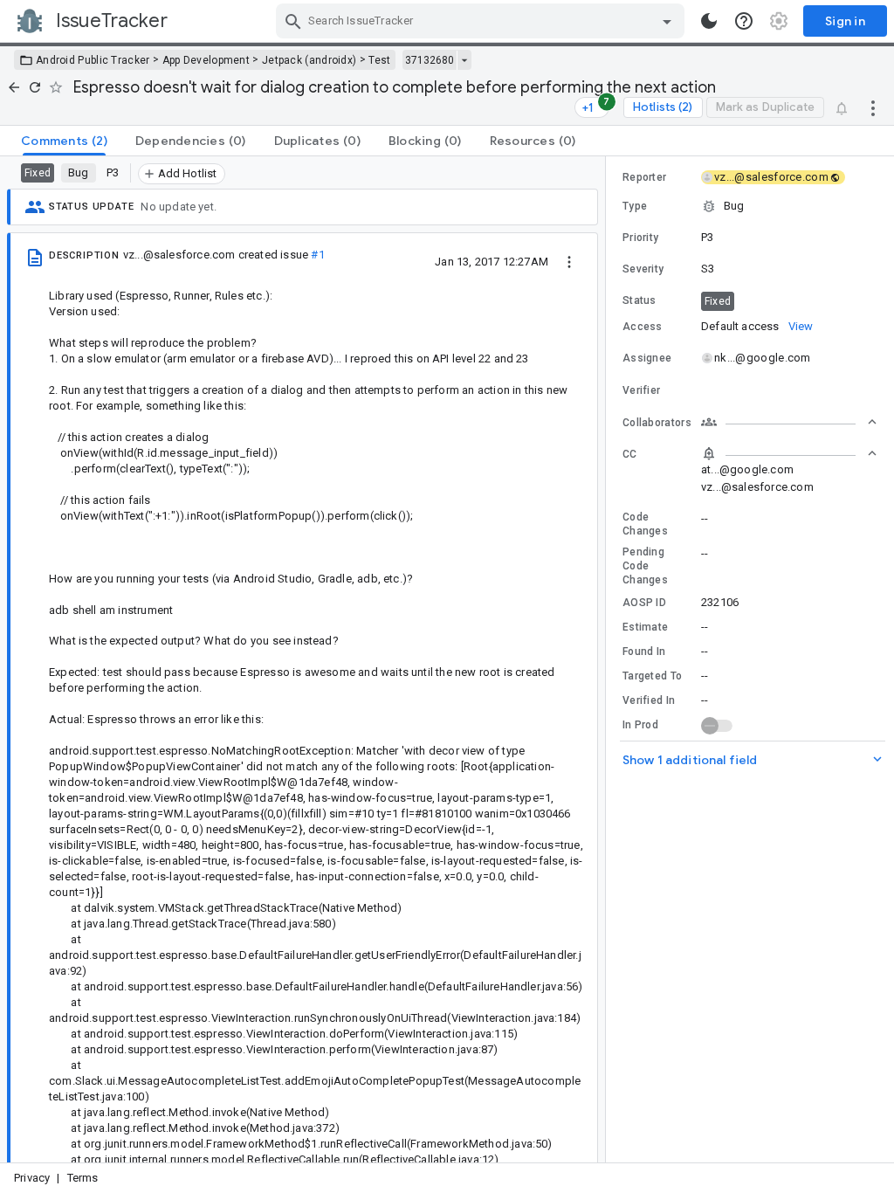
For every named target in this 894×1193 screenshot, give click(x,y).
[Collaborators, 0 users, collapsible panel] (789, 422)
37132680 (429, 60)
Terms (83, 1177)
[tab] (64, 140)
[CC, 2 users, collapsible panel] (789, 453)
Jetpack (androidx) (309, 60)
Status (639, 300)
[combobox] (482, 20)
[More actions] (873, 107)
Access (642, 327)
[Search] (293, 20)
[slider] (608, 659)
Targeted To (652, 676)
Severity (643, 269)
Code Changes (645, 524)
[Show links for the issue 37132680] (464, 60)
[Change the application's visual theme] (708, 20)
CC (629, 454)
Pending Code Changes (645, 566)
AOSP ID (644, 602)
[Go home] (13, 87)
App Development (206, 60)
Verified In (648, 700)
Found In (643, 651)
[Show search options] (667, 20)
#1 (317, 254)
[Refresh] (34, 87)
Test (379, 60)
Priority (640, 237)
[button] (749, 206)
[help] (743, 20)
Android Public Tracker (93, 60)
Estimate (645, 627)
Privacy (32, 1177)
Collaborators (656, 423)
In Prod (640, 725)
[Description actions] (569, 261)
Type (634, 206)
